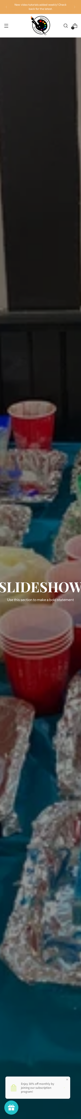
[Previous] (6, 7)
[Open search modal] (65, 25)
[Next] (74, 7)
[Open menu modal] (6, 25)
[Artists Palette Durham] (40, 26)
